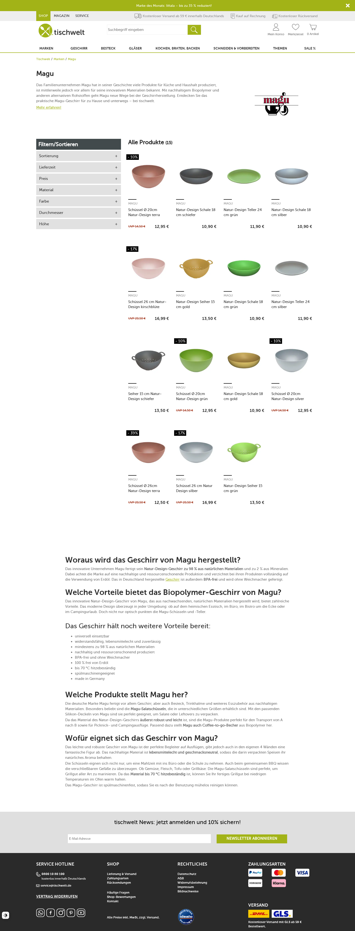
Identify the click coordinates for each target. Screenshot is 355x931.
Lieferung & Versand (121, 874)
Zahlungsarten (117, 878)
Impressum (186, 887)
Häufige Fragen (118, 892)
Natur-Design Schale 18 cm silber (291, 212)
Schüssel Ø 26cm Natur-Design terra (144, 488)
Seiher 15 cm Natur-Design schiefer (145, 396)
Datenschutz (187, 874)
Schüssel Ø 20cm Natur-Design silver (287, 396)
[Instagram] (61, 915)
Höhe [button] (44, 224)
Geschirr (172, 579)
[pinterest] (71, 915)
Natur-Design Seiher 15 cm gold (195, 304)
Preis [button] (43, 178)
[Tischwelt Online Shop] (62, 30)
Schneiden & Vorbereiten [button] (236, 48)
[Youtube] (81, 915)
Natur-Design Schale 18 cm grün (243, 304)
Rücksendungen (119, 882)
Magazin (62, 16)
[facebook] (50, 915)
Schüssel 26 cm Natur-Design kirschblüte (147, 304)
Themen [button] (280, 48)
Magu (132, 203)
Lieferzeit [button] (47, 167)
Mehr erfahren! (48, 107)
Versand (153, 917)
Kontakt (113, 901)
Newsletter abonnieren (252, 839)
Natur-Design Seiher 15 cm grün (243, 488)
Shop (43, 16)
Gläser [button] (135, 48)
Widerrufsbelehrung (192, 882)
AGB (181, 878)
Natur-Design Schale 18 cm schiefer (195, 212)
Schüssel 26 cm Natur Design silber (194, 488)
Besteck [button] (108, 48)
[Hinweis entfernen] (347, 5)
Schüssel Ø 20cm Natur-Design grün (192, 396)
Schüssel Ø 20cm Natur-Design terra (144, 212)
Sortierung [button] (48, 156)
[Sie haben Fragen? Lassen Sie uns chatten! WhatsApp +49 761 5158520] (40, 915)
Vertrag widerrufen (57, 896)
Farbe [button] (44, 201)
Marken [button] (46, 48)
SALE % (310, 48)
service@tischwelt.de (56, 885)
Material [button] (46, 190)
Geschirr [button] (79, 48)
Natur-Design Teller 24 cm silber (290, 304)
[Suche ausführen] (194, 30)
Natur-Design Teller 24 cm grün (243, 212)
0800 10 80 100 (53, 874)
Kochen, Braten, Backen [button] (178, 48)
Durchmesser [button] (51, 212)
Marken (59, 59)
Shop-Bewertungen (121, 897)
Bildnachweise (188, 891)
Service (82, 16)
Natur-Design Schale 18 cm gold (243, 396)
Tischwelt (43, 59)
